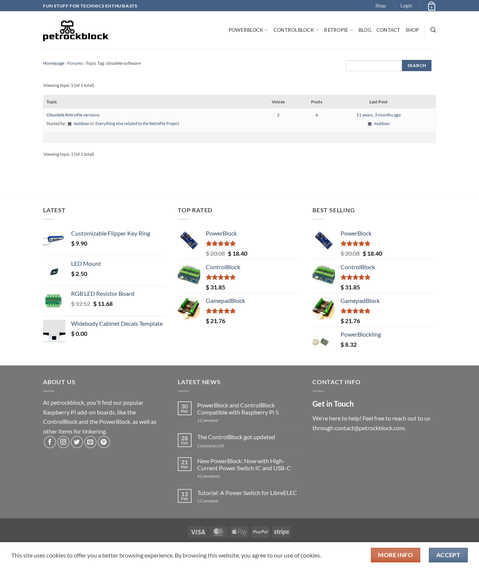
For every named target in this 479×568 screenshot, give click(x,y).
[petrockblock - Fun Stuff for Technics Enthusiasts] (76, 30)
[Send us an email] (90, 442)
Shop (380, 6)
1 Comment (219, 420)
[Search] (433, 30)
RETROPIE (336, 30)
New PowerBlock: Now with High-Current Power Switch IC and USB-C (244, 464)
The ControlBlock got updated (236, 436)
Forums (75, 63)
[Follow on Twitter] (77, 442)
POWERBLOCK (246, 30)
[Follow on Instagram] (63, 442)
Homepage (53, 63)
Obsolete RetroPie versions (73, 115)
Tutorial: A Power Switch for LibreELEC (247, 492)
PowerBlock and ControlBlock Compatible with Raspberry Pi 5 (238, 408)
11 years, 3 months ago (378, 115)
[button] (406, 5)
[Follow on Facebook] (50, 442)
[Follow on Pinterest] (104, 442)
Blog (365, 30)
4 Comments (219, 476)
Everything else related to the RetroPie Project (137, 123)
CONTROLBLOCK (294, 30)
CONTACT (388, 30)
